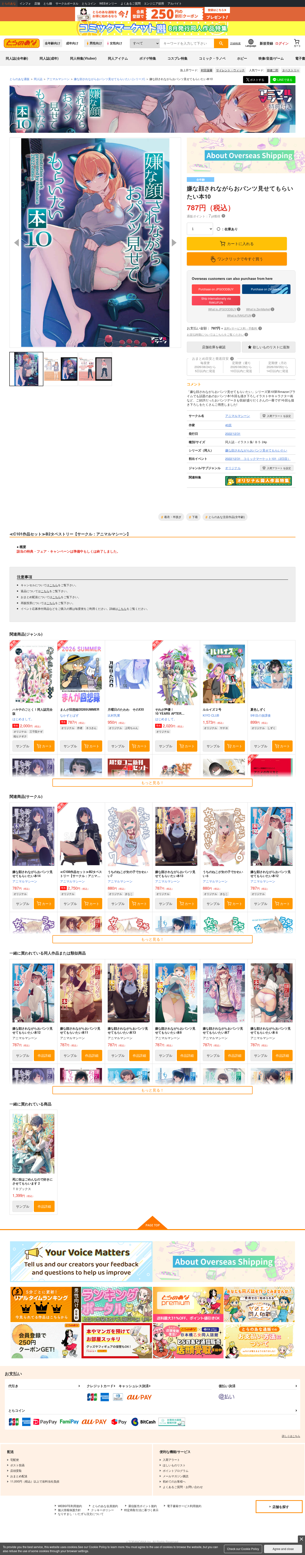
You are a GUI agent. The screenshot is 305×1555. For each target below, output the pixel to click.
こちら (53, 585)
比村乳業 (114, 715)
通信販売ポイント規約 (142, 1506)
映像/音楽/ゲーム (271, 58)
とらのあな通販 (20, 79)
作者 (79, 728)
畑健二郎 (272, 70)
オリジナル (20, 731)
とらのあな (9, 3)
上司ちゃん (131, 728)
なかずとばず (69, 715)
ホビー (242, 58)
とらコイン (89, 3)
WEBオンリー (108, 3)
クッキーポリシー (102, 1510)
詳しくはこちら (291, 1436)
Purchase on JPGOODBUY (216, 289)
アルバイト (175, 3)
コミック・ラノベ (212, 58)
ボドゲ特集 (147, 58)
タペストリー (290, 70)
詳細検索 (235, 43)
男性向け (96, 43)
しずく (271, 728)
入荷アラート (279, 416)
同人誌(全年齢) (17, 58)
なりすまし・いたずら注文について (81, 1514)
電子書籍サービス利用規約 (184, 1506)
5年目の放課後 (260, 715)
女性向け (116, 43)
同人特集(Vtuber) (83, 58)
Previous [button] (16, 243)
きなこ (129, 894)
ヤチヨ (224, 728)
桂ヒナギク (20, 736)
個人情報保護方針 (69, 1510)
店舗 (37, 3)
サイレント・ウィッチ (230, 70)
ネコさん (91, 728)
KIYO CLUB (211, 715)
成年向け (72, 43)
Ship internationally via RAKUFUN (216, 300)
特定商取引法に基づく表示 (141, 1510)
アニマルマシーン (24, 881)
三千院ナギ (36, 731)
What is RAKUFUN (240, 315)
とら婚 (47, 3)
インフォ (25, 3)
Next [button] (174, 243)
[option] (95, 243)
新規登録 (266, 43)
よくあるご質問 (131, 3)
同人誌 (38, 79)
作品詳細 (44, 1055)
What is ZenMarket (259, 309)
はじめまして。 (23, 719)
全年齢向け (52, 43)
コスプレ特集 (178, 58)
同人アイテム (118, 58)
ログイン (282, 43)
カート (47, 746)
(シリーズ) (109, 79)
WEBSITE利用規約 (70, 1506)
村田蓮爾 (206, 70)
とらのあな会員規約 (105, 1506)
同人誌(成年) (49, 58)
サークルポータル (67, 3)
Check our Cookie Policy (243, 1549)
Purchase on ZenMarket (266, 289)
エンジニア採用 (154, 3)
